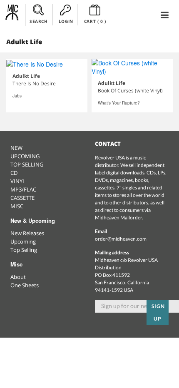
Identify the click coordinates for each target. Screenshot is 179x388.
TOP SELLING (26, 164)
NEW (16, 148)
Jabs (17, 96)
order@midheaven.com (121, 239)
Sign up (158, 312)
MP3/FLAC (23, 189)
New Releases (27, 233)
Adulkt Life (26, 76)
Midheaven (12, 14)
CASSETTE (22, 197)
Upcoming (23, 241)
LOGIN (66, 21)
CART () (95, 21)
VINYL (17, 181)
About (18, 277)
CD (13, 173)
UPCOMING (25, 156)
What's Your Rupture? (119, 103)
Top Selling (23, 250)
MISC (16, 206)
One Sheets (24, 285)
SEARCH (39, 21)
